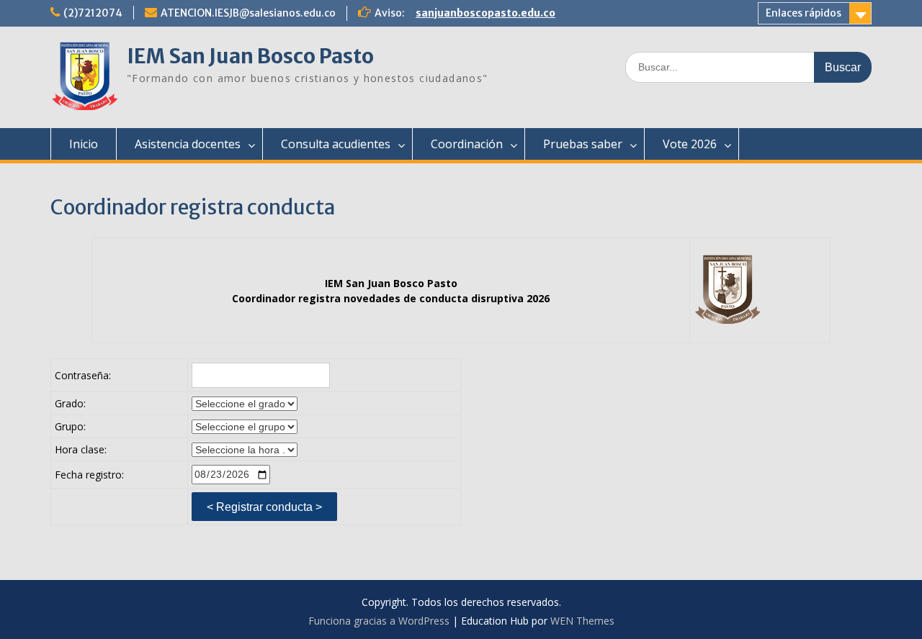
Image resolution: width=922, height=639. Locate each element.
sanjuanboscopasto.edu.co (485, 12)
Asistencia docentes (188, 144)
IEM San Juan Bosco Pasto (250, 56)
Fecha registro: (89, 474)
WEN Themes (582, 620)
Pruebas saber (582, 144)
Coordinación (467, 144)
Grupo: (70, 426)
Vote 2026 (690, 144)
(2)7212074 (92, 12)
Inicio (83, 144)
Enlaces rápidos (803, 12)
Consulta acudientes (335, 144)
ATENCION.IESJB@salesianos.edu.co (248, 12)
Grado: (70, 403)
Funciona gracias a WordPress (378, 620)
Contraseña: (83, 375)
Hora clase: (81, 449)
